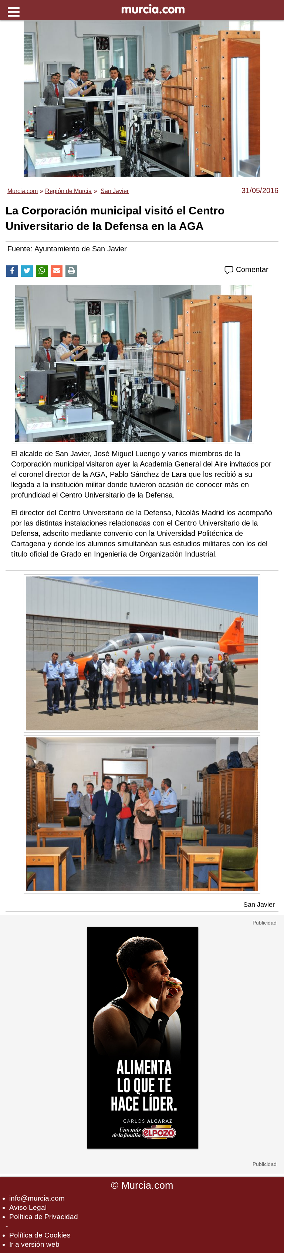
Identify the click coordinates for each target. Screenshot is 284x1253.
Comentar (251, 269)
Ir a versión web (34, 1244)
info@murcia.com (37, 1198)
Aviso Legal (28, 1207)
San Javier (259, 904)
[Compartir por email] (56, 271)
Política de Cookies (40, 1235)
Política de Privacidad (43, 1217)
